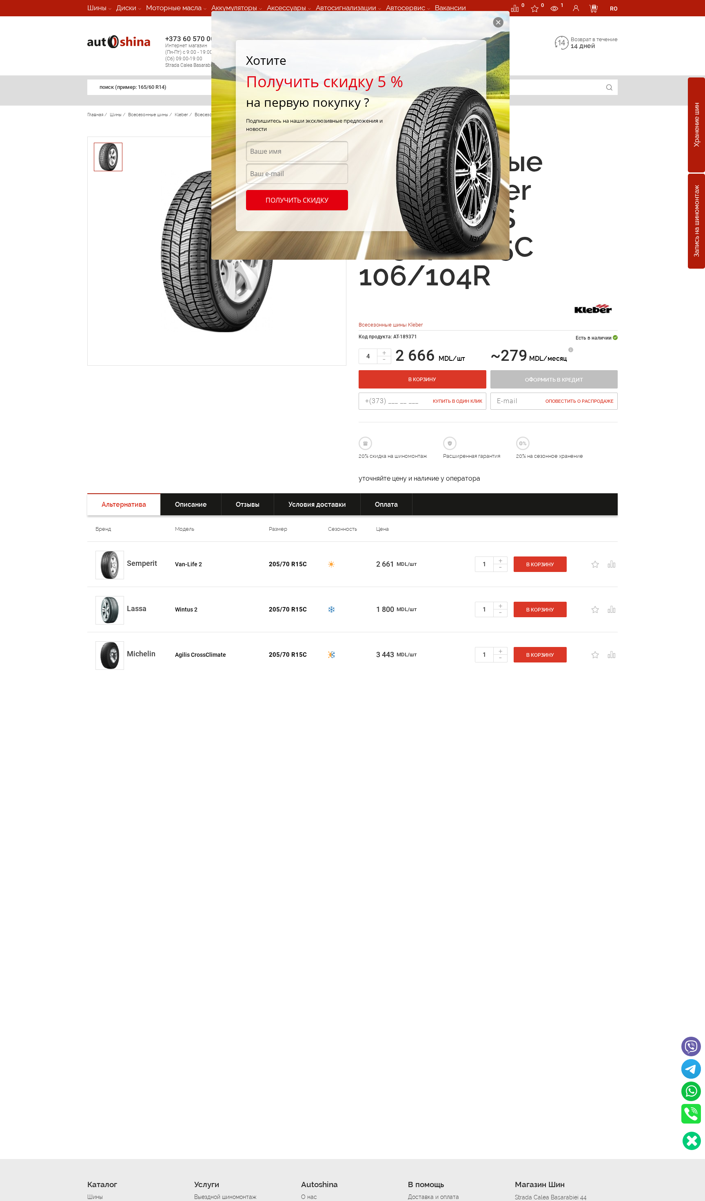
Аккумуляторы (234, 8)
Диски (126, 8)
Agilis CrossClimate (200, 654)
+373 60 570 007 (193, 51)
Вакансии (450, 8)
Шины (96, 8)
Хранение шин (697, 125)
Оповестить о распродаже (579, 401)
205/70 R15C (288, 564)
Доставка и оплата (433, 1197)
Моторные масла (174, 8)
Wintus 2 (186, 609)
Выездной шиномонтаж (225, 1197)
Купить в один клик (457, 401)
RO (614, 8)
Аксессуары (286, 8)
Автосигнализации (346, 8)
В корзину (422, 379)
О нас (309, 1197)
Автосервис (405, 8)
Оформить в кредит (554, 380)
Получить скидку (297, 200)
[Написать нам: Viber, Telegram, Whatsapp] (692, 1141)
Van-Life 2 (188, 564)
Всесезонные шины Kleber (391, 325)
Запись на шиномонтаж (697, 221)
